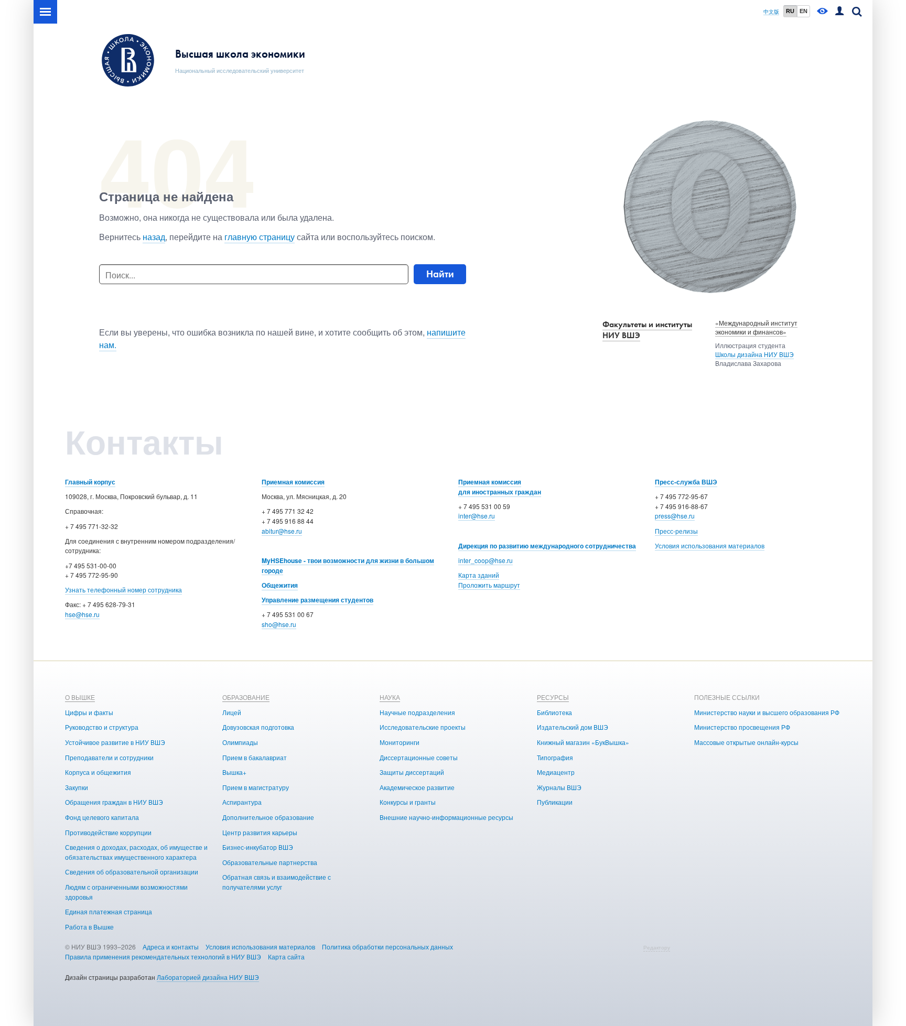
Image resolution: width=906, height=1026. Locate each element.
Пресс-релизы (676, 530)
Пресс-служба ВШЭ (686, 482)
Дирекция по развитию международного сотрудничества (547, 545)
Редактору (656, 947)
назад (154, 237)
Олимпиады (240, 742)
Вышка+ (234, 772)
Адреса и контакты (171, 946)
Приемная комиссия (293, 482)
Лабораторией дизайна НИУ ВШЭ (208, 977)
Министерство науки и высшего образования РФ (766, 712)
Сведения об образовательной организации (131, 871)
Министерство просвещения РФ (742, 726)
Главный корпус (90, 482)
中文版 (771, 12)
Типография (555, 757)
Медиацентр (556, 772)
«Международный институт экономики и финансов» (756, 327)
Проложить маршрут (489, 584)
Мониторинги (399, 742)
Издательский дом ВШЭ (572, 726)
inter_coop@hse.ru (485, 560)
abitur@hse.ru (282, 530)
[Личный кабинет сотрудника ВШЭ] (839, 12)
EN (803, 11)
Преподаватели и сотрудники (109, 757)
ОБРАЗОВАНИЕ (245, 697)
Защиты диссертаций (412, 772)
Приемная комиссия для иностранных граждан (499, 486)
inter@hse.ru (476, 515)
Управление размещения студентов (317, 599)
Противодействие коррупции (108, 832)
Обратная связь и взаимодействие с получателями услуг (276, 881)
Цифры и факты (89, 712)
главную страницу (259, 237)
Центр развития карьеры (259, 832)
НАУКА (390, 697)
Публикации (555, 801)
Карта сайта (286, 956)
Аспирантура (242, 801)
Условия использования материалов (709, 545)
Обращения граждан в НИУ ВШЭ (114, 801)
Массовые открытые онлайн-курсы (746, 742)
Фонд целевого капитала (102, 817)
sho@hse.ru (279, 624)
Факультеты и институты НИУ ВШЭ (647, 330)
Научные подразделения (417, 712)
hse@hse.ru (82, 614)
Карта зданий (478, 574)
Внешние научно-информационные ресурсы (446, 817)
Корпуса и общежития (98, 772)
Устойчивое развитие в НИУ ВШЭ (115, 742)
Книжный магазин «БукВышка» (583, 742)
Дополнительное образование (268, 817)
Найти (440, 273)
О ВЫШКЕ (80, 697)
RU (790, 11)
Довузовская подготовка (258, 726)
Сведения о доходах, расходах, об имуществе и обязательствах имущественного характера (136, 852)
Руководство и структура (101, 726)
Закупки (76, 787)
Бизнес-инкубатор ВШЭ (257, 847)
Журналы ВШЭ (559, 787)
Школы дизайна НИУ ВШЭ (754, 354)
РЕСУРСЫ (553, 697)
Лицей (231, 712)
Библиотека (554, 712)
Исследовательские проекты (423, 726)
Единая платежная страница (108, 911)
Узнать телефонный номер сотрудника (123, 589)
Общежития (280, 585)
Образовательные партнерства (269, 862)
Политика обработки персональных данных (387, 946)
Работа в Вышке (89, 926)
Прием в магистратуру (255, 787)
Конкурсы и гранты (408, 801)
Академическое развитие (417, 787)
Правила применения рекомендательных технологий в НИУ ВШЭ (163, 956)
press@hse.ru (675, 515)
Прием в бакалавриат (254, 757)
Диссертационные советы (419, 757)
